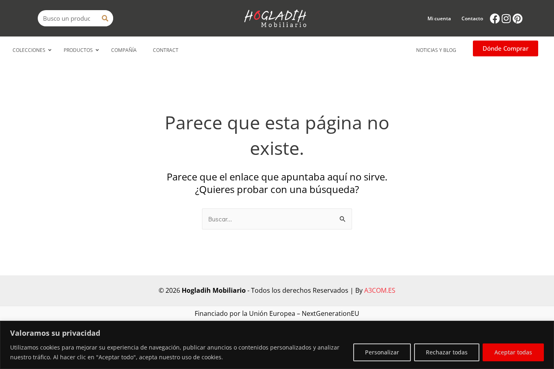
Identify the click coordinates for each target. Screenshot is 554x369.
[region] (277, 345)
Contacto (472, 18)
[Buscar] (105, 18)
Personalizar (382, 352)
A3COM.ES (379, 290)
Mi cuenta (439, 18)
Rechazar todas (447, 352)
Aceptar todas (513, 352)
